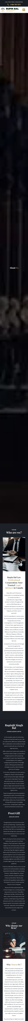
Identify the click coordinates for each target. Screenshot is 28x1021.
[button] (23, 9)
